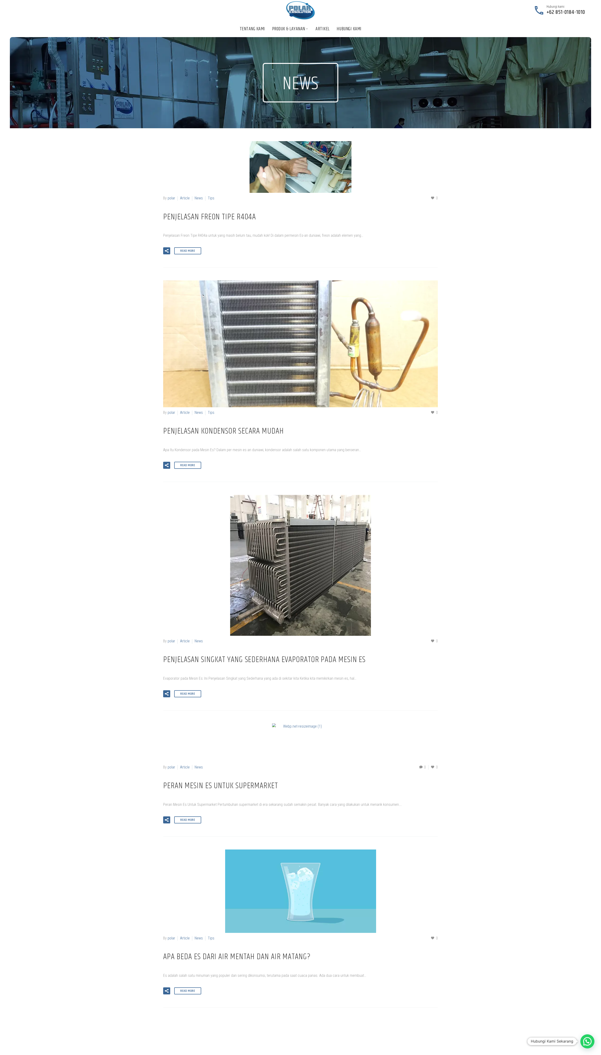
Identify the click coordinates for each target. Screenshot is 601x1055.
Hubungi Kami (349, 29)
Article (185, 198)
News (199, 198)
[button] (166, 250)
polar (171, 198)
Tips (211, 198)
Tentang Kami (252, 29)
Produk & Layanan (288, 29)
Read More (187, 250)
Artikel (323, 29)
